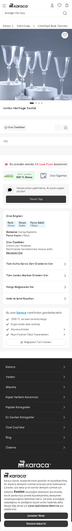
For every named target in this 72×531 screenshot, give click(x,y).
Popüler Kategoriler (18, 407)
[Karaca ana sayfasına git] (34, 464)
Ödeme (11, 447)
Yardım (10, 377)
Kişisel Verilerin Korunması (22, 397)
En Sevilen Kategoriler (20, 417)
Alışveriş (11, 387)
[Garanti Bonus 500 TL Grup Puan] (19, 176)
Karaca (10, 367)
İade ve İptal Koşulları (20, 298)
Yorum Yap (36, 199)
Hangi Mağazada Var (20, 287)
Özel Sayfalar (15, 427)
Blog (8, 437)
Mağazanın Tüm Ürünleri (37, 342)
